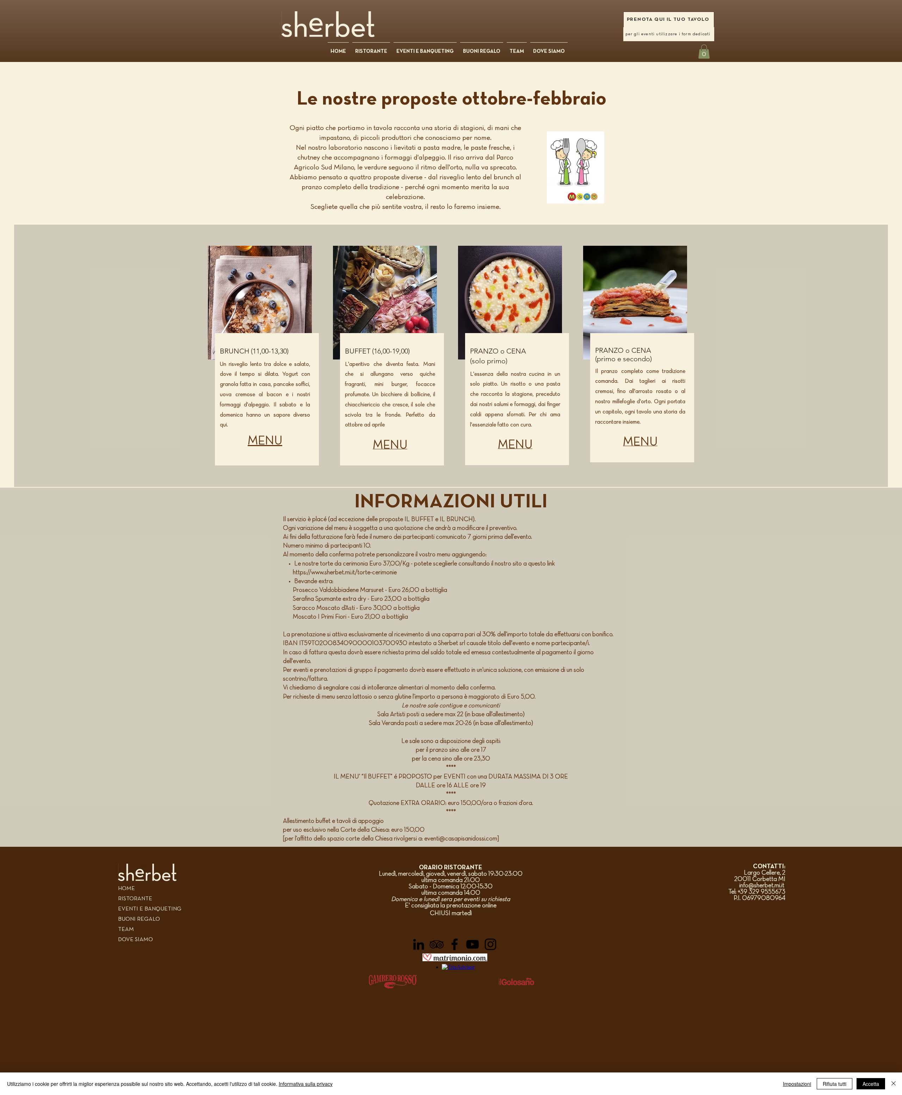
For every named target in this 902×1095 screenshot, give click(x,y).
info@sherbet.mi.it (762, 886)
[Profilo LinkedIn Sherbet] (418, 944)
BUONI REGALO (139, 919)
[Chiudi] (893, 1083)
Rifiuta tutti (834, 1083)
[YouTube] (472, 944)
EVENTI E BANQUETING (149, 909)
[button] (704, 51)
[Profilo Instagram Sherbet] (490, 944)
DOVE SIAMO (135, 939)
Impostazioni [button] (797, 1083)
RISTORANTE (135, 898)
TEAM (126, 929)
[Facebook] (454, 944)
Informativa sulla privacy (306, 1083)
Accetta (871, 1083)
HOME (126, 888)
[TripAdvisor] (436, 944)
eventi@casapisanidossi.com (460, 839)
